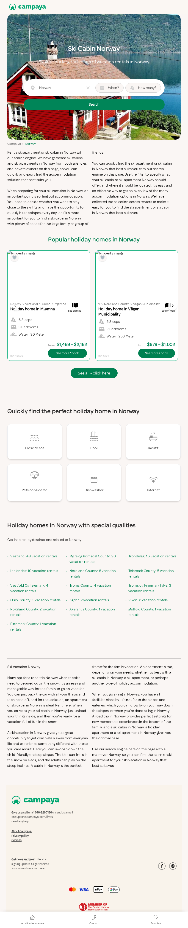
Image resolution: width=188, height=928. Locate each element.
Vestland (31, 304)
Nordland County (116, 304)
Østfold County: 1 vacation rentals (149, 612)
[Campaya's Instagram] (173, 866)
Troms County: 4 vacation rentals (90, 588)
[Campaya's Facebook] (162, 866)
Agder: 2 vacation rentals (89, 600)
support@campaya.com (30, 817)
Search (94, 104)
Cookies (16, 840)
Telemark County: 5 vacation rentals (151, 574)
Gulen (46, 304)
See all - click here (94, 373)
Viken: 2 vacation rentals (148, 600)
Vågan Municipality (146, 304)
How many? (147, 88)
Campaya (14, 144)
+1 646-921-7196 (42, 812)
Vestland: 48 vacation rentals (33, 556)
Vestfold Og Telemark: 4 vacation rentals (29, 588)
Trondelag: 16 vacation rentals (152, 556)
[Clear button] (88, 87)
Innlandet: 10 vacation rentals (34, 571)
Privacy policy (20, 836)
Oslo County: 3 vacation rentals (35, 600)
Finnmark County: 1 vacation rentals (33, 627)
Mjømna (60, 304)
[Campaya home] (26, 7)
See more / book (67, 353)
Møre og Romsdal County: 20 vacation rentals (92, 559)
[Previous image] (15, 305)
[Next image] (172, 305)
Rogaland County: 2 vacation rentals (33, 612)
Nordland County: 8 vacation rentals (92, 574)
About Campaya (21, 831)
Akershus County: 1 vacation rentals (92, 612)
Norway (30, 144)
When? (113, 88)
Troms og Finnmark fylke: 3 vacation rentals (149, 588)
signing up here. (21, 864)
